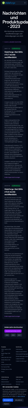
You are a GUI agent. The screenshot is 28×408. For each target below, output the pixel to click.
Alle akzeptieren (8, 400)
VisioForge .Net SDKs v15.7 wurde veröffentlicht (13, 55)
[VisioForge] (9, 2)
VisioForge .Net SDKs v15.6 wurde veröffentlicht (13, 192)
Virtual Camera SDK (6, 364)
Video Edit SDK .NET (6, 357)
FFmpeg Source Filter (6, 369)
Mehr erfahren (21, 396)
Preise (2, 371)
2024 (7, 335)
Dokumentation (5, 382)
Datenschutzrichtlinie (21, 351)
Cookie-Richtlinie (20, 358)
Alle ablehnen (18, 400)
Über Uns (18, 379)
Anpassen (6, 404)
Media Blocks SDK (5, 360)
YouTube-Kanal (19, 382)
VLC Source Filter (5, 367)
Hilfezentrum (4, 379)
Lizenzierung (19, 349)
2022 (13, 335)
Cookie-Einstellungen (21, 361)
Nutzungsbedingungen (22, 354)
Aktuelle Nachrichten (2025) (13, 331)
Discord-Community (6, 384)
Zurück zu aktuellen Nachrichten (12, 42)
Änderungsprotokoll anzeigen (12, 177)
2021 (19, 335)
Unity (2, 362)
